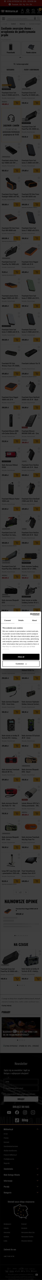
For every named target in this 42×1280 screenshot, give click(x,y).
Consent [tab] (7, 620)
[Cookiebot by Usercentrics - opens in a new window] (30, 614)
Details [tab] (21, 620)
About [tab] (34, 620)
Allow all (21, 657)
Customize (20, 664)
